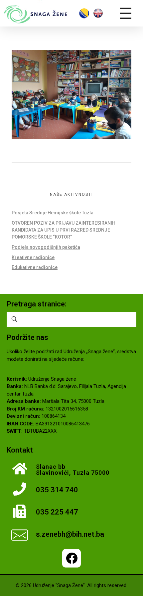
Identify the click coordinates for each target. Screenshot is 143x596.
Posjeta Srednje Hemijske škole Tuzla (52, 212)
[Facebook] (71, 558)
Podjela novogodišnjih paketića (46, 247)
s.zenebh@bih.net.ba (70, 534)
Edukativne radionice (35, 267)
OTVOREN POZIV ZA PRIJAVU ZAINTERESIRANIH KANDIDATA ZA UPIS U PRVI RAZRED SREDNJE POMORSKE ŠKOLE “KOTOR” (63, 230)
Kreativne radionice (33, 257)
